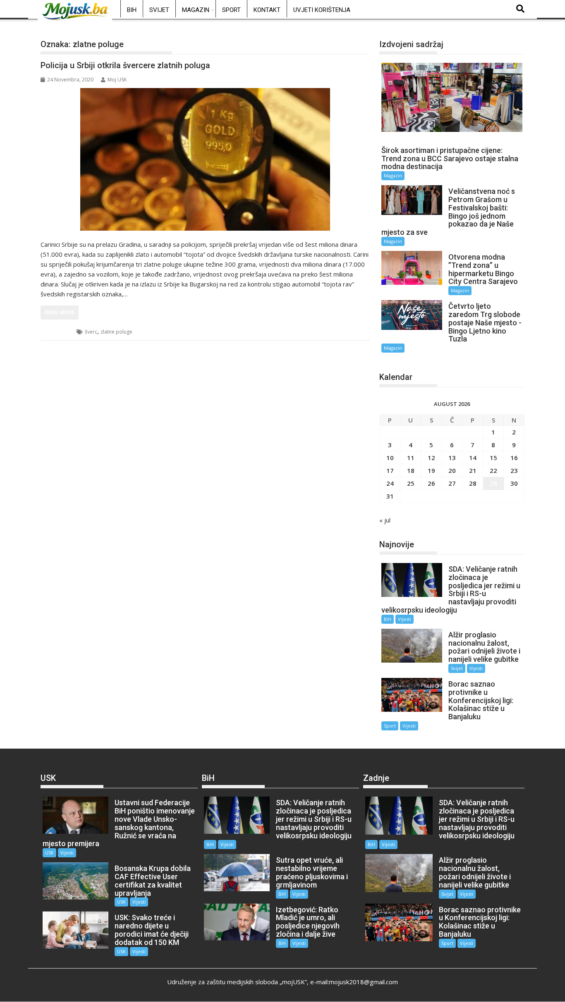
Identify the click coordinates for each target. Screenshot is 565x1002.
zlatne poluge (116, 331)
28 (472, 483)
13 (452, 457)
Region (59, 331)
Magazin (195, 10)
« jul (384, 520)
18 (410, 470)
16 (514, 457)
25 (410, 483)
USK (49, 852)
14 (472, 457)
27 (452, 483)
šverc (91, 331)
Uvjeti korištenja (321, 10)
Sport (231, 10)
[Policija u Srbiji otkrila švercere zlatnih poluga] (205, 159)
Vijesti (404, 619)
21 (472, 470)
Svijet (159, 10)
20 (452, 470)
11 (410, 457)
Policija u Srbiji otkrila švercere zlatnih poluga (125, 65)
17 (390, 470)
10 (390, 457)
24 (390, 483)
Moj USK (117, 79)
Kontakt (267, 10)
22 (493, 470)
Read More (59, 312)
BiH (131, 10)
